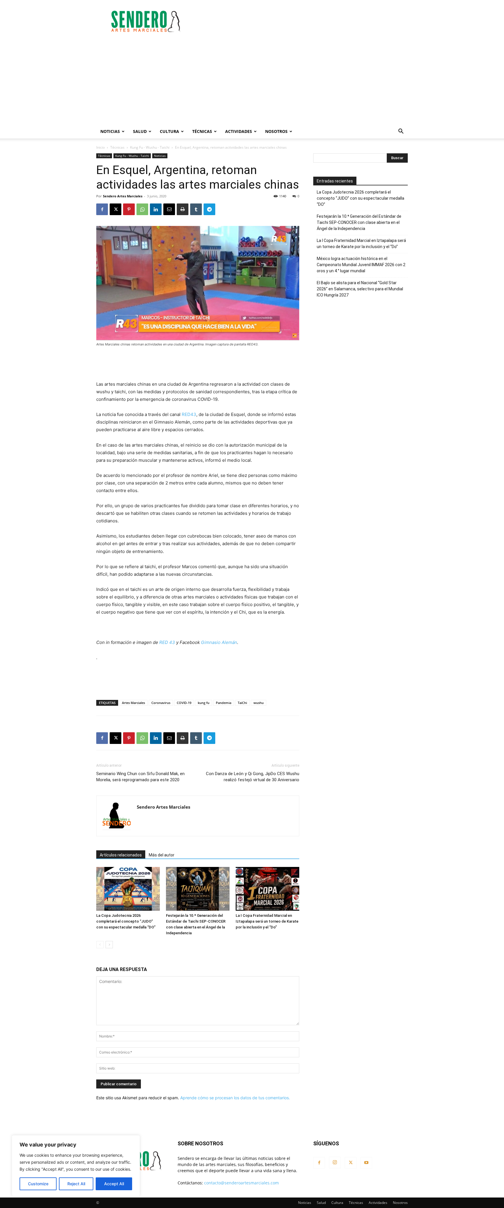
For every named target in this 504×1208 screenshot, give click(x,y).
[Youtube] (366, 1163)
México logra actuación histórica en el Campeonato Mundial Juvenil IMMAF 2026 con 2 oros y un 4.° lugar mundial (361, 264)
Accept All (114, 1183)
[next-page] (109, 944)
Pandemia (223, 702)
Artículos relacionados (121, 855)
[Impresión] (182, 209)
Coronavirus (160, 702)
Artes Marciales (133, 702)
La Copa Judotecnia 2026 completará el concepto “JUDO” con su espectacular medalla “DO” (125, 921)
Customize (38, 1183)
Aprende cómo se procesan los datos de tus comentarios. (235, 1097)
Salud (140, 131)
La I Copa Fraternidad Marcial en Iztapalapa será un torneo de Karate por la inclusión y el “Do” (267, 921)
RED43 (189, 414)
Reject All (76, 1183)
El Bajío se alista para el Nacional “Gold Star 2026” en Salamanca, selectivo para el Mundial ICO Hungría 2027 (360, 288)
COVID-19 (184, 702)
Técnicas (202, 131)
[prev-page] (100, 944)
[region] (76, 1165)
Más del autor (161, 855)
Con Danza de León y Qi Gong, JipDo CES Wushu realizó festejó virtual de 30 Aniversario (252, 776)
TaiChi (242, 702)
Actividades (238, 131)
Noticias (110, 131)
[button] (401, 132)
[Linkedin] (156, 209)
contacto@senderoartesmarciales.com (241, 1183)
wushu (258, 702)
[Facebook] (102, 209)
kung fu (203, 702)
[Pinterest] (129, 209)
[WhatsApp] (142, 209)
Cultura (169, 131)
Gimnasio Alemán (219, 642)
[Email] (169, 209)
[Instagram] (335, 1162)
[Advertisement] (301, 21)
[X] (115, 209)
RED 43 (167, 642)
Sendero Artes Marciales (122, 196)
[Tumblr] (196, 209)
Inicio (100, 147)
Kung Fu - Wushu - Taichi (149, 147)
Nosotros (276, 131)
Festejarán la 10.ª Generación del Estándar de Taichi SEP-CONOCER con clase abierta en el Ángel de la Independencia (359, 222)
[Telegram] (209, 209)
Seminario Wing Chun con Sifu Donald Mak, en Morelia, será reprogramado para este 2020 (140, 776)
